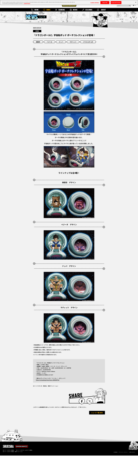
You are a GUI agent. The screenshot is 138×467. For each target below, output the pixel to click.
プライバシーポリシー (123, 452)
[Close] (135, 2)
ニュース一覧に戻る (97, 413)
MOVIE (75, 9)
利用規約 (116, 452)
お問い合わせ (132, 452)
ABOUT (103, 9)
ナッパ (61, 42)
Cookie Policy (27, 3)
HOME (36, 9)
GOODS (37, 31)
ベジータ (49, 42)
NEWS (48, 9)
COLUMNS (88, 9)
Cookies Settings (94, 2)
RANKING (62, 9)
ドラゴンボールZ (88, 42)
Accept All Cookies (116, 2)
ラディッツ (73, 42)
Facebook (81, 401)
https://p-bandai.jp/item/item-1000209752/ (47, 380)
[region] (69, 2)
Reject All (104, 2)
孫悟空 (38, 42)
